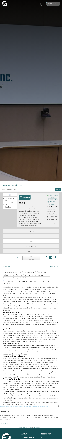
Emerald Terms (22, 427)
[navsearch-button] (42, 4)
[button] (23, 3)
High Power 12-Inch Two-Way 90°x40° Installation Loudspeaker (52, 202)
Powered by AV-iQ (36, 427)
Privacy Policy (29, 427)
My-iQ (19, 185)
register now (4, 423)
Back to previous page (12, 257)
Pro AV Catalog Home (8, 185)
